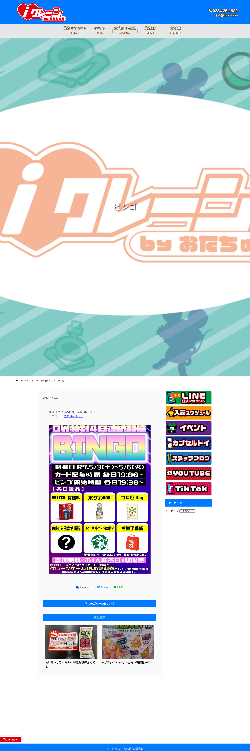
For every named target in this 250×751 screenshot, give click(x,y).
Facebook (85, 587)
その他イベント (73, 416)
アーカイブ (172, 510)
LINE (119, 587)
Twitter (104, 587)
